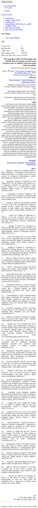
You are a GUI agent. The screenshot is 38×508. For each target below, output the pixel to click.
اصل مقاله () (23, 73)
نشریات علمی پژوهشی (12, 20)
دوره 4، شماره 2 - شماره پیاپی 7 (25, 71)
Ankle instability (30, 163)
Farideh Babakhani (28, 80)
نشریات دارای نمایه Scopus (14, 29)
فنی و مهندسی (10, 22)
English (7, 11)
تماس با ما (8, 7)
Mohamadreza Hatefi (28, 82)
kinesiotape (20, 163)
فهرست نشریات (10, 5)
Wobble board (31, 164)
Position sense (11, 163)
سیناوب (3, 506)
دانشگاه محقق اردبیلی (12, 37)
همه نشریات (9, 18)
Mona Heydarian (14, 80)
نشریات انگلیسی (10, 25)
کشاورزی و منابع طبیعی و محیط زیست (18, 24)
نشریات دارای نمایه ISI (12, 27)
